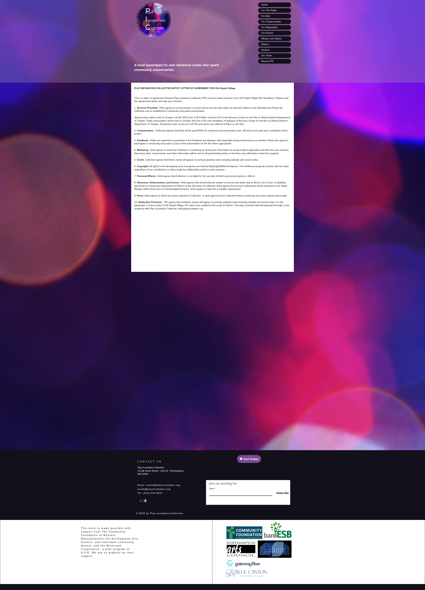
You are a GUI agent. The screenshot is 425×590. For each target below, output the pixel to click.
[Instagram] (140, 500)
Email (211, 488)
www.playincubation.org (190, 208)
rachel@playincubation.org (163, 485)
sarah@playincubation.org (154, 489)
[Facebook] (145, 500)
